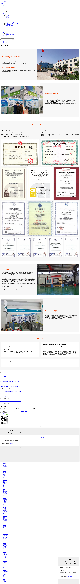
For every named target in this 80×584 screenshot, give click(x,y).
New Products (8, 26)
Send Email (2, 413)
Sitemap (26, 411)
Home (4, 13)
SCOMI (7, 20)
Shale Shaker (8, 27)
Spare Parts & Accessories (11, 29)
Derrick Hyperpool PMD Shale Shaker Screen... (10, 391)
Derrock (7, 15)
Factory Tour (8, 33)
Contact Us (5, 35)
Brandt (7, 16)
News (4, 30)
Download (5, 36)
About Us (5, 32)
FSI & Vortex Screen (10, 21)
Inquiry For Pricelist (4, 409)
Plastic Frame (8, 24)
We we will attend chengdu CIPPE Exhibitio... (10, 386)
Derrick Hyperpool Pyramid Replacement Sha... (10, 396)
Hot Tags (22, 411)
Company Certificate (10, 34)
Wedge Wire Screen (9, 25)
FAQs (4, 31)
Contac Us (5, 1)
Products (4, 14)
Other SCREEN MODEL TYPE (12, 23)
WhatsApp (10, 415)
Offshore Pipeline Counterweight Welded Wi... (10, 381)
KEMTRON (8, 18)
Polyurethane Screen (10, 22)
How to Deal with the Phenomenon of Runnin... (10, 401)
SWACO (7, 17)
